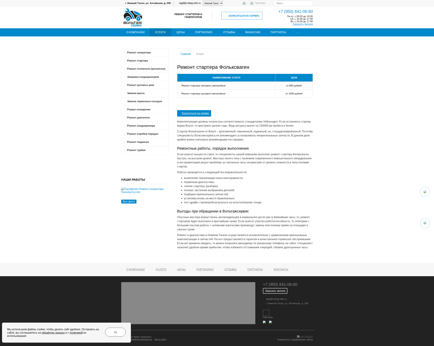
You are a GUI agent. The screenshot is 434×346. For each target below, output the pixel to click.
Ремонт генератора (139, 52)
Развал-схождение (138, 109)
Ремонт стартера (137, 60)
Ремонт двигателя (138, 117)
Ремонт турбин (136, 150)
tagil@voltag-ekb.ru (190, 3)
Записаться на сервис (243, 15)
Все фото (129, 201)
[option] (145, 194)
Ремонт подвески (138, 142)
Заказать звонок (302, 24)
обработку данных (53, 332)
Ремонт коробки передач (142, 134)
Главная (186, 53)
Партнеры (278, 32)
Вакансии (252, 32)
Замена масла (135, 93)
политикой (76, 332)
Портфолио (203, 32)
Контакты (281, 269)
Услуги (160, 32)
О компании (135, 32)
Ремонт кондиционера (141, 125)
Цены (180, 32)
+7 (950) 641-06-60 (295, 11)
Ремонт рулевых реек (140, 85)
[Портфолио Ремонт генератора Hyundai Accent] (145, 194)
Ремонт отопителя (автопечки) (146, 68)
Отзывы (229, 32)
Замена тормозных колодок (144, 101)
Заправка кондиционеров (143, 77)
